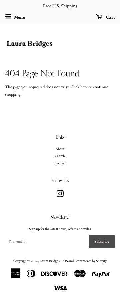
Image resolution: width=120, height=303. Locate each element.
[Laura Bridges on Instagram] (60, 195)
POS (64, 261)
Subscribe (101, 241)
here (84, 87)
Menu (19, 17)
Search (60, 156)
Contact (60, 163)
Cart (110, 17)
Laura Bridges (50, 261)
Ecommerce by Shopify (90, 261)
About (60, 149)
